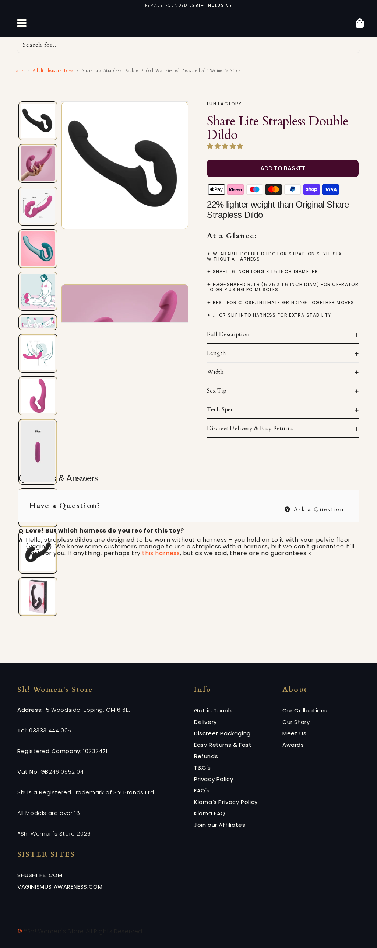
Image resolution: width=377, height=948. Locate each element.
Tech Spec (220, 409)
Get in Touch (213, 710)
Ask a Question (318, 508)
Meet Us (294, 733)
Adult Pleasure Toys (52, 70)
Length (216, 353)
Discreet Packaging (222, 733)
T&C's (202, 767)
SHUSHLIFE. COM (39, 875)
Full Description (228, 334)
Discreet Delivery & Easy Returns (250, 428)
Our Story (296, 722)
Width (215, 372)
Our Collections (305, 710)
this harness (161, 553)
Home (17, 70)
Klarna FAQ (209, 813)
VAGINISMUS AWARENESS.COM (59, 887)
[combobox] (188, 45)
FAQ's (202, 790)
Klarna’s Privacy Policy (226, 802)
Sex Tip (216, 391)
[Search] (351, 45)
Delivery (205, 722)
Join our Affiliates (219, 825)
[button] (226, 146)
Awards (293, 745)
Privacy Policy (213, 779)
